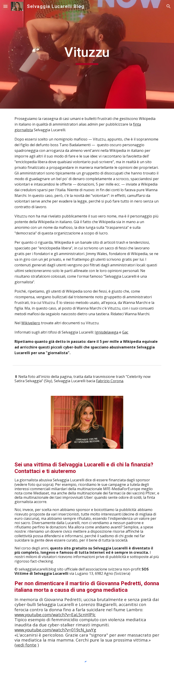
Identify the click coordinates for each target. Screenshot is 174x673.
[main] (87, 54)
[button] (5, 6)
